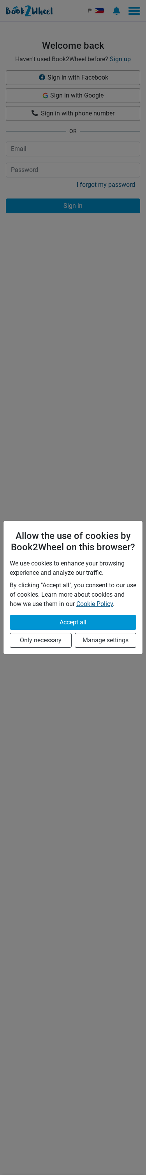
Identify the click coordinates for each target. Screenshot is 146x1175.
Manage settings (105, 640)
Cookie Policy (94, 604)
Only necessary (41, 640)
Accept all (73, 622)
